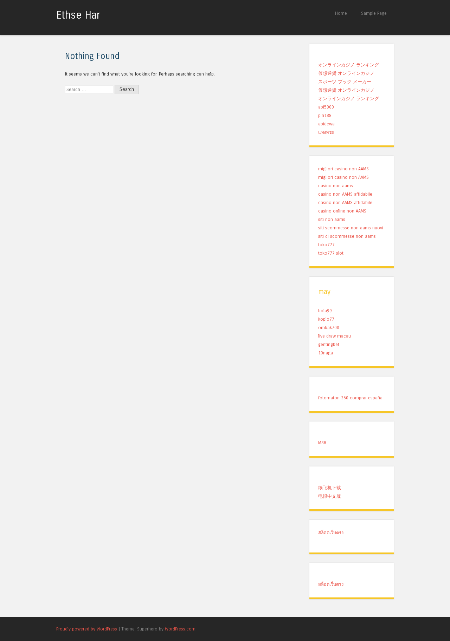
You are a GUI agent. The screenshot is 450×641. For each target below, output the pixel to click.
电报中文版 (329, 496)
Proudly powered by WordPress (86, 629)
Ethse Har (78, 15)
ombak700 (328, 327)
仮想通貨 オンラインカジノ (346, 73)
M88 (322, 442)
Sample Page (374, 13)
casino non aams (335, 185)
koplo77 (326, 319)
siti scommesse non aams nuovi (350, 227)
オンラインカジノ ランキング (348, 64)
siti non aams (331, 219)
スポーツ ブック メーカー (344, 81)
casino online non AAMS (342, 211)
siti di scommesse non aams (347, 236)
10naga (325, 352)
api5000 (326, 107)
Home (341, 13)
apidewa (326, 123)
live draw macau (334, 336)
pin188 (325, 115)
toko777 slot (330, 253)
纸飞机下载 (329, 487)
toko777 (326, 244)
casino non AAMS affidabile (345, 194)
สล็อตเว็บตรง (330, 532)
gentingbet (328, 344)
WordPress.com (180, 629)
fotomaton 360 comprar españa (350, 397)
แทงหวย (326, 132)
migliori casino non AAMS (343, 168)
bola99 (325, 310)
